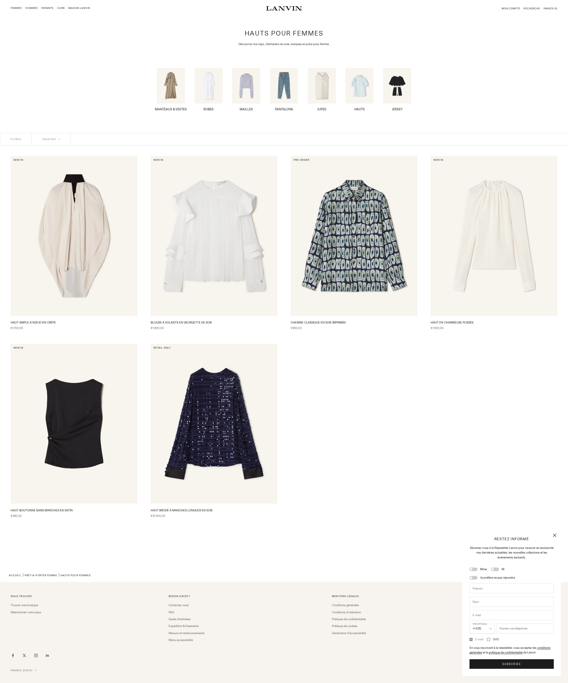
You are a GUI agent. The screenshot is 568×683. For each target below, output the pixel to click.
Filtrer (15, 139)
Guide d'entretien (180, 619)
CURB (61, 8)
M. (503, 569)
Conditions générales (345, 605)
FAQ (171, 612)
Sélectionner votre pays (26, 612)
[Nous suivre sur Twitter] (24, 655)
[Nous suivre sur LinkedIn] (47, 655)
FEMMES (16, 8)
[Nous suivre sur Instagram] (36, 655)
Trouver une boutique (24, 605)
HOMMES (32, 8)
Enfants (47, 8)
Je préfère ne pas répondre (497, 577)
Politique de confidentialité (349, 619)
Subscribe (511, 664)
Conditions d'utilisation (346, 612)
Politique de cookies (344, 626)
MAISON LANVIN (79, 8)
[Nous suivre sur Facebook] (13, 655)
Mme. (483, 569)
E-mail (479, 639)
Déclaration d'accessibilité (349, 633)
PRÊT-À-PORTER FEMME (41, 575)
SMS (496, 639)
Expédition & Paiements (184, 626)
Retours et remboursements (187, 633)
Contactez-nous (179, 605)
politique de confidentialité (506, 652)
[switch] (473, 569)
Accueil (15, 575)
